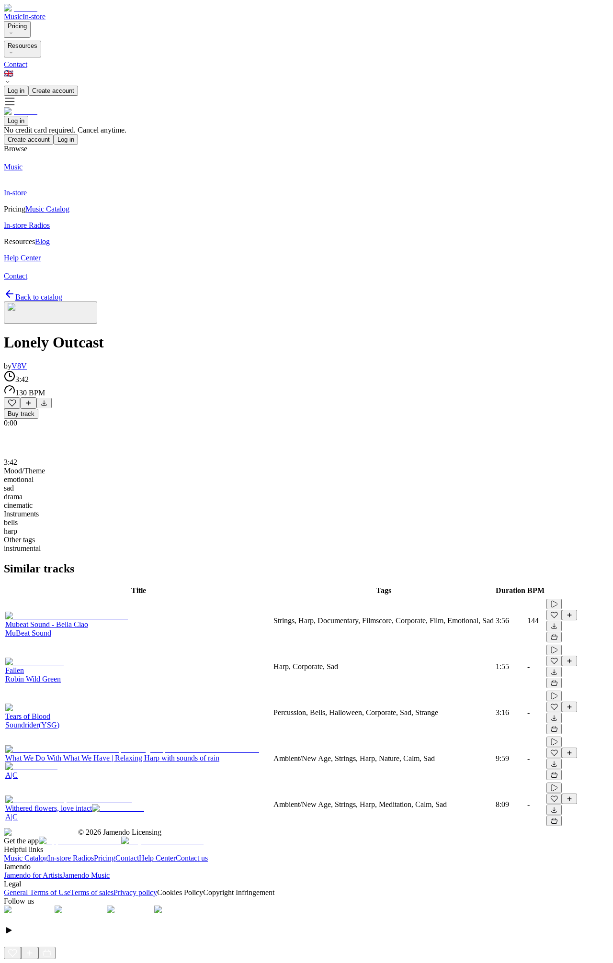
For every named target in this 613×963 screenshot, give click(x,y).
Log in (16, 90)
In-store (34, 16)
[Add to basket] (554, 637)
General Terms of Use (37, 892)
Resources (22, 45)
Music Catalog (26, 858)
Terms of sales (92, 892)
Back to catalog (38, 297)
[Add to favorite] (12, 403)
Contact (15, 64)
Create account (53, 90)
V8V (19, 366)
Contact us (192, 858)
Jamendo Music (86, 875)
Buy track (21, 413)
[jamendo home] (20, 8)
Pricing (17, 26)
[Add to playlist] (28, 403)
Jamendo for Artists (33, 875)
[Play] (50, 313)
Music (13, 16)
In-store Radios (71, 858)
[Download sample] (44, 403)
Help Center (157, 858)
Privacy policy (135, 892)
